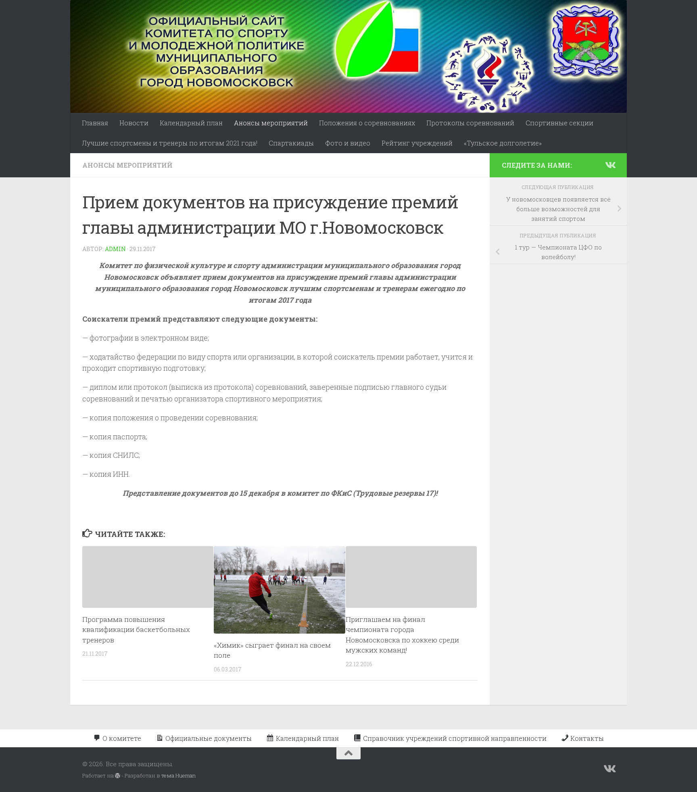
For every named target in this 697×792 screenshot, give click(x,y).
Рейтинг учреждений (417, 143)
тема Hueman (178, 775)
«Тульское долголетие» (503, 143)
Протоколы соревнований (470, 122)
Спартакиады (291, 143)
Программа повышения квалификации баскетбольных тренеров (136, 629)
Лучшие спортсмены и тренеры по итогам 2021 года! (169, 143)
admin (115, 249)
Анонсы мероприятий (271, 122)
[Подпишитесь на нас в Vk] (610, 165)
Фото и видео (347, 143)
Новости (133, 122)
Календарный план (191, 122)
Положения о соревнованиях (367, 122)
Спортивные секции (559, 122)
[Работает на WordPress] (117, 775)
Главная (95, 122)
